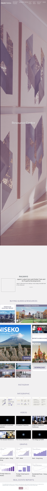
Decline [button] (26, 488)
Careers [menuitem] (44, 2)
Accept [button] (21, 488)
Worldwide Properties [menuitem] (15, 3)
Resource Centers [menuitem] (39, 3)
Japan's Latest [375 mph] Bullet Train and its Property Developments (31, 280)
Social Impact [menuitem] (30, 3)
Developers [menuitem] (21, 2)
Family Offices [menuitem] (34, 3)
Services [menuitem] (26, 2)
